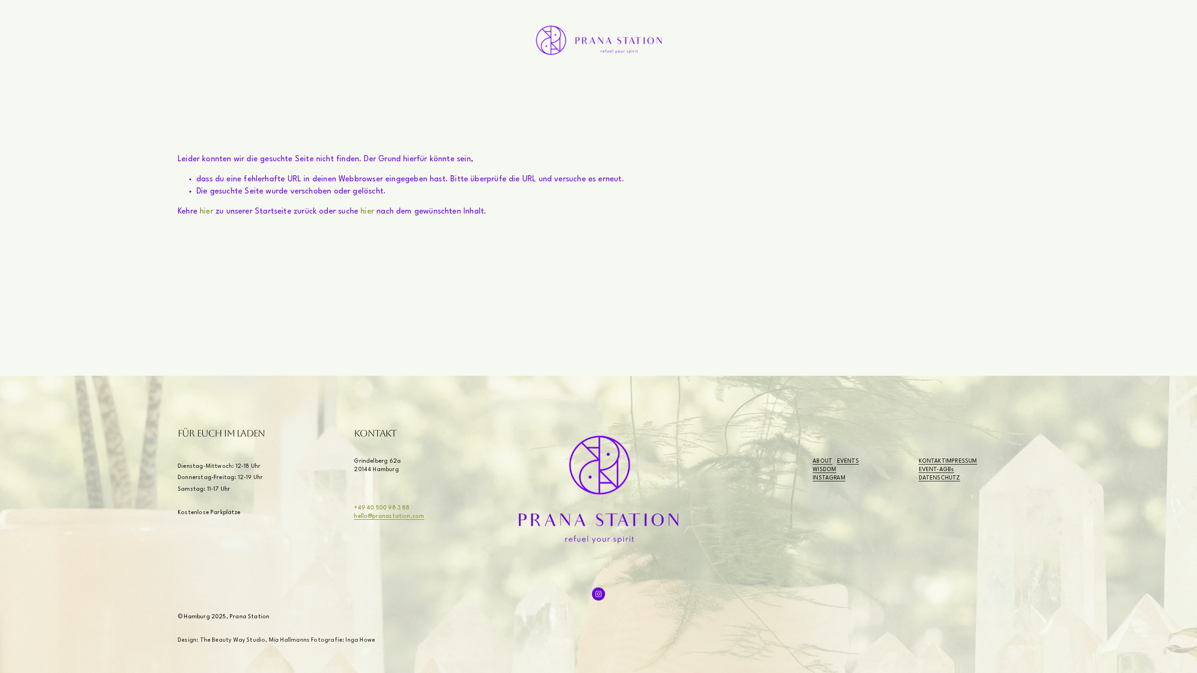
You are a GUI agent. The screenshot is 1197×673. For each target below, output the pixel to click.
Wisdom (557, 79)
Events (629, 79)
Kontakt (704, 79)
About (485, 79)
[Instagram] (184, 55)
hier (206, 211)
